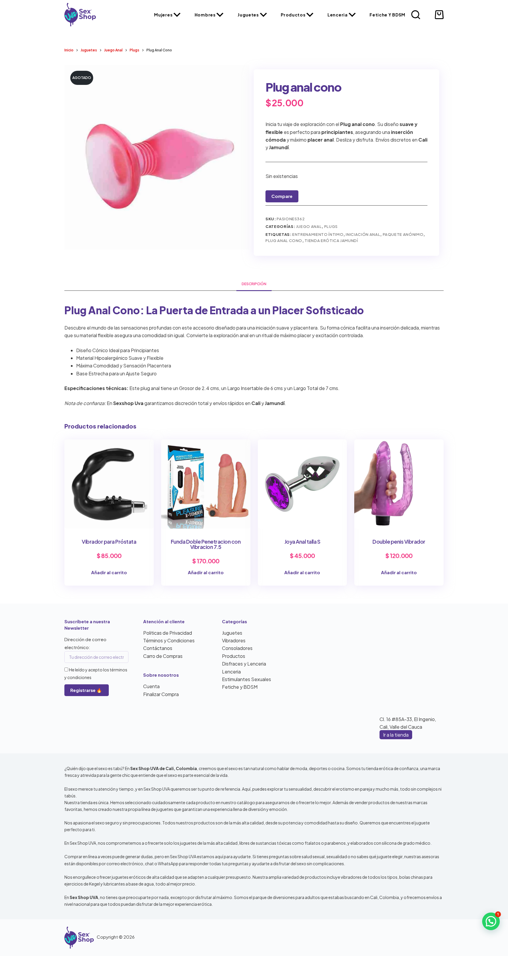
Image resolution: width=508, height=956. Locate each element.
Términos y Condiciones (169, 640)
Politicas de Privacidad (167, 633)
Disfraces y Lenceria (244, 664)
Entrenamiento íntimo (317, 234)
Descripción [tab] (254, 284)
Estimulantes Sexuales (246, 679)
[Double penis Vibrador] (399, 484)
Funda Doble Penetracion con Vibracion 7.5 (206, 544)
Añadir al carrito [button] (109, 572)
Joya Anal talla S (302, 541)
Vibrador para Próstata (109, 541)
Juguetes (248, 14)
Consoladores (237, 648)
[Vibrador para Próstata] (109, 484)
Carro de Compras (163, 656)
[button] (491, 921)
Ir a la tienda (396, 735)
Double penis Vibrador (398, 541)
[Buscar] (415, 14)
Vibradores (233, 640)
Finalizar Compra (161, 694)
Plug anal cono (283, 240)
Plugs (331, 226)
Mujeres (163, 14)
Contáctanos (157, 648)
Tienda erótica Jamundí (331, 240)
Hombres (205, 14)
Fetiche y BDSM (387, 14)
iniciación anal (363, 234)
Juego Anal (309, 226)
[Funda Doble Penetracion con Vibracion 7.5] (205, 484)
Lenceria (337, 14)
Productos (293, 14)
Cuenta (151, 686)
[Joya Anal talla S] (302, 484)
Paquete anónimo (403, 234)
